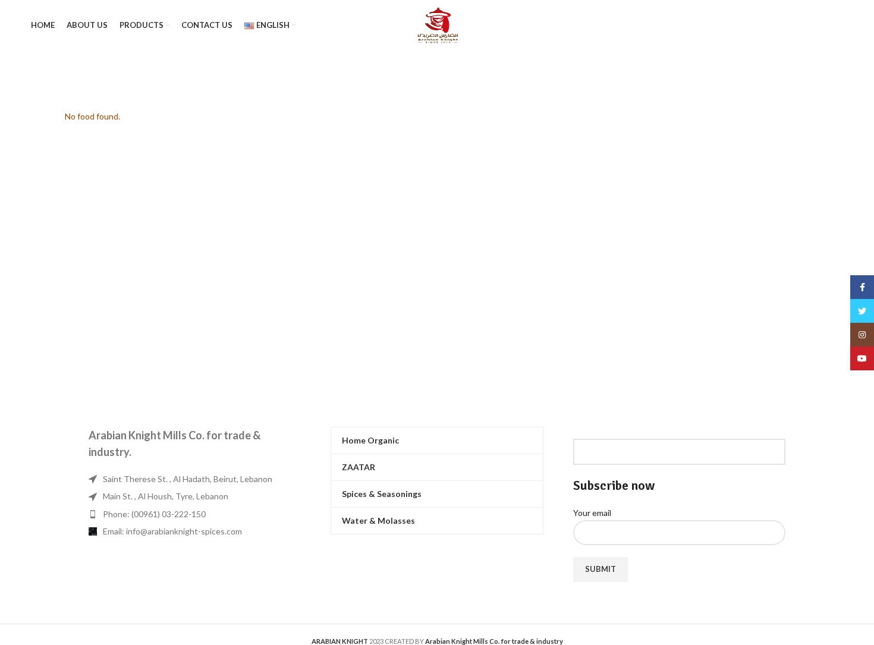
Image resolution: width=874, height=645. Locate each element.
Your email (592, 513)
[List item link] (194, 514)
